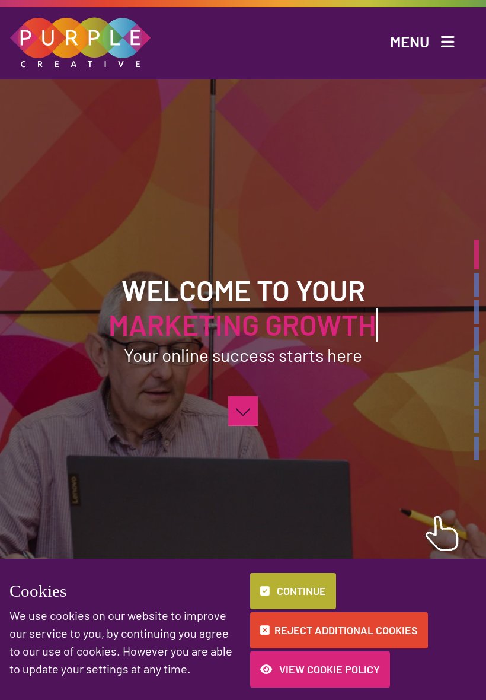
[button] (81, 40)
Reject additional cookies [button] (346, 630)
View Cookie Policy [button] (328, 669)
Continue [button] (300, 590)
